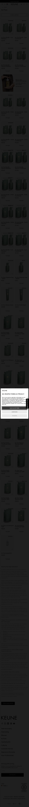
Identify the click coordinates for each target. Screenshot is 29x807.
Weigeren (14, 415)
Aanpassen (14, 412)
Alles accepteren (14, 408)
